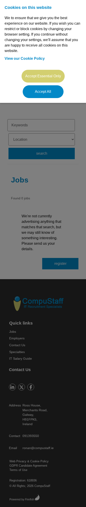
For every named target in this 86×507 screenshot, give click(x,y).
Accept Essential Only (43, 76)
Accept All (43, 92)
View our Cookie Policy (25, 58)
